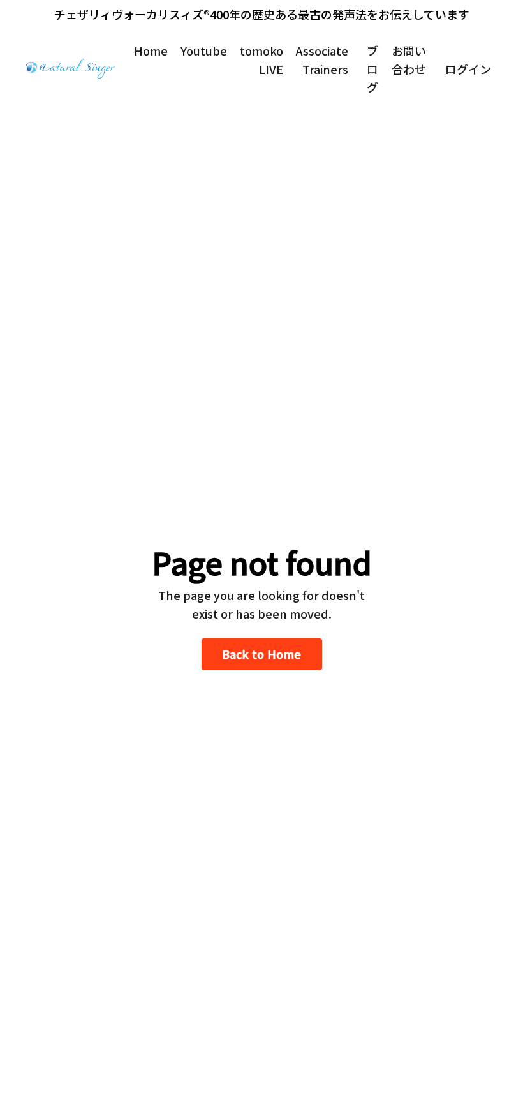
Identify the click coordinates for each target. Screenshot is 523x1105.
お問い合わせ (409, 59)
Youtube (203, 50)
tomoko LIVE (261, 59)
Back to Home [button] (262, 653)
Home (151, 50)
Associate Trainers (322, 59)
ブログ (372, 69)
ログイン (468, 69)
